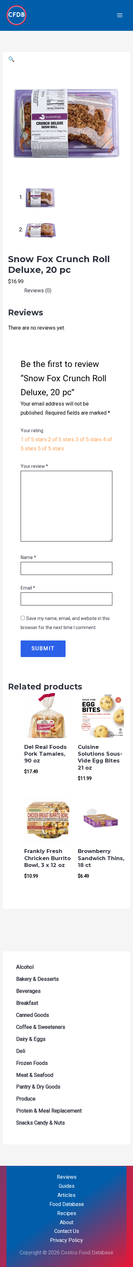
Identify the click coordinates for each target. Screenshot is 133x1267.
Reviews (67, 1177)
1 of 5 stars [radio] (34, 439)
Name (28, 557)
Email (28, 588)
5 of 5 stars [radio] (51, 448)
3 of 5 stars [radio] (89, 439)
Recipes (66, 1213)
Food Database (66, 1204)
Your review (34, 466)
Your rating (32, 430)
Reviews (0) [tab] (37, 290)
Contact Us (66, 1231)
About (66, 1222)
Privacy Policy (66, 1240)
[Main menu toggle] (120, 15)
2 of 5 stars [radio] (61, 439)
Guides (67, 1186)
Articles (66, 1195)
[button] (11, 59)
